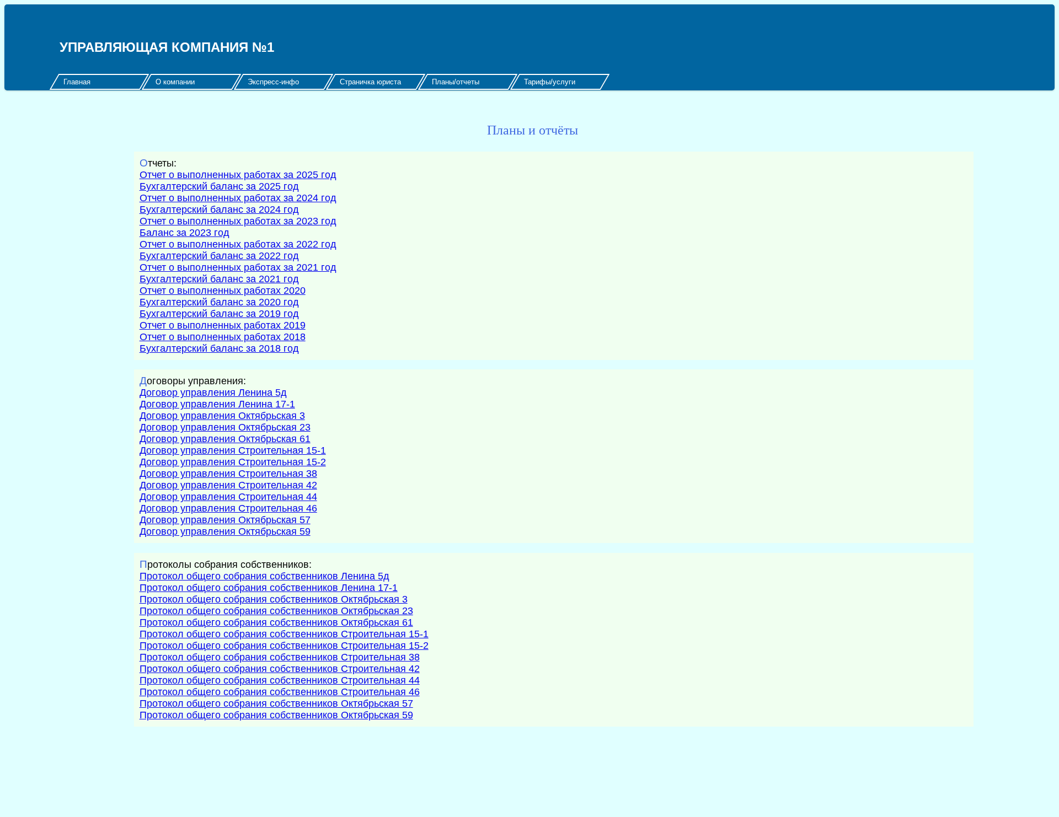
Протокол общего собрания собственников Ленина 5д (264, 576)
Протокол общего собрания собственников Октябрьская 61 (276, 622)
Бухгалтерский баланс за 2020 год (219, 302)
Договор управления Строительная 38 (228, 473)
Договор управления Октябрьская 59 (225, 531)
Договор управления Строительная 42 (228, 485)
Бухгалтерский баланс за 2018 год (219, 348)
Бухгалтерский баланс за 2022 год (219, 255)
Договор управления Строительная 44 (228, 496)
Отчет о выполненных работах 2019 (223, 325)
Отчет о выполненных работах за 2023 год (238, 221)
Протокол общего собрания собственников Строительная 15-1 (284, 633)
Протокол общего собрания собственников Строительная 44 (280, 680)
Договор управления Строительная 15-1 (233, 450)
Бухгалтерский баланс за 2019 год (219, 313)
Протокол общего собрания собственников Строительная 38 (280, 657)
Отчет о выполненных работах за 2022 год (238, 244)
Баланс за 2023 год (184, 232)
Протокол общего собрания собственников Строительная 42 (280, 668)
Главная (76, 82)
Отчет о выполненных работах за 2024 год (238, 197)
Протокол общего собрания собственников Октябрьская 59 (276, 715)
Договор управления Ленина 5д (213, 392)
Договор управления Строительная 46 (228, 508)
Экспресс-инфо (273, 82)
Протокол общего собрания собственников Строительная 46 (280, 691)
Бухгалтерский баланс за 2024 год (219, 209)
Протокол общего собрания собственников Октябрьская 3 (274, 599)
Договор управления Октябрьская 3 (222, 415)
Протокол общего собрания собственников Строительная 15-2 (284, 645)
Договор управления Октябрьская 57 (225, 519)
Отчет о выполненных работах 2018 (223, 336)
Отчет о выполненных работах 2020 (223, 290)
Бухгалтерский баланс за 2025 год (219, 186)
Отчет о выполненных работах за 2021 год (238, 267)
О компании (175, 82)
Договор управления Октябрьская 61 (225, 438)
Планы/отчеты (455, 82)
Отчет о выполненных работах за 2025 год (238, 174)
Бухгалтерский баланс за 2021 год (219, 278)
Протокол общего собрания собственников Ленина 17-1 (269, 587)
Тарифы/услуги (549, 82)
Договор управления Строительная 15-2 (233, 461)
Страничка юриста (370, 82)
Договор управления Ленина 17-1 (217, 404)
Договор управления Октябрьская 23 (225, 427)
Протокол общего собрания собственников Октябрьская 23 (276, 610)
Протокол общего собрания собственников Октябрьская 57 (276, 703)
